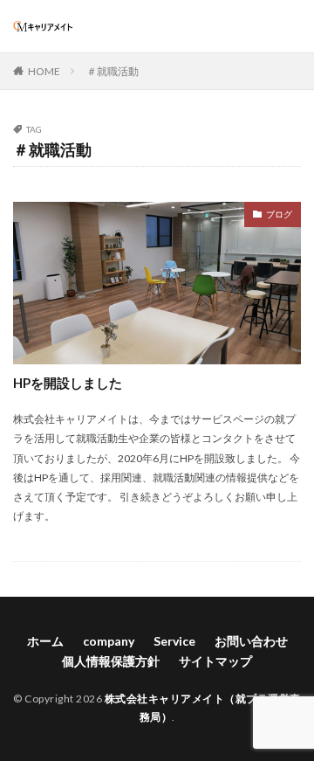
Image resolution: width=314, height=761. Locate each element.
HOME (44, 71)
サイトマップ (215, 661)
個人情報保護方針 (111, 661)
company (108, 640)
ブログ (279, 214)
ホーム (45, 640)
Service (174, 640)
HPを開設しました (67, 383)
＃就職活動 (112, 71)
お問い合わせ (251, 640)
